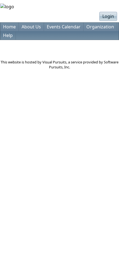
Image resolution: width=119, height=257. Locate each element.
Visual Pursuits (54, 62)
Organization (100, 27)
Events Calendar (64, 27)
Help (8, 35)
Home (9, 27)
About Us (31, 27)
